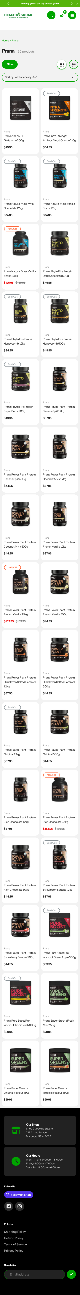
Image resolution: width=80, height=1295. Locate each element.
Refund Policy (13, 1238)
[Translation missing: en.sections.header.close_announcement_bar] (77, 3)
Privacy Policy (13, 1250)
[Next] (71, 3)
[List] (73, 64)
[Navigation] (72, 15)
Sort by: (9, 77)
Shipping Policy (15, 1232)
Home (5, 40)
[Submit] (71, 1274)
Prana (15, 40)
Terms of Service (15, 1244)
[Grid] (61, 64)
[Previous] (8, 3)
